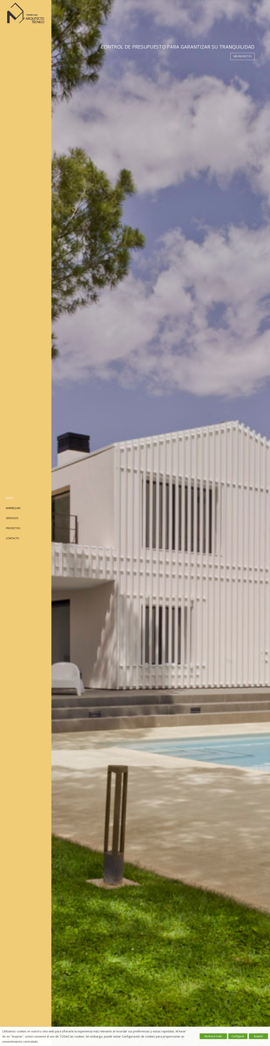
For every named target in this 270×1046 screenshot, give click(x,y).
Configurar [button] (237, 1036)
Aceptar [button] (258, 1036)
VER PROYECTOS (242, 56)
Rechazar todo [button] (213, 1036)
